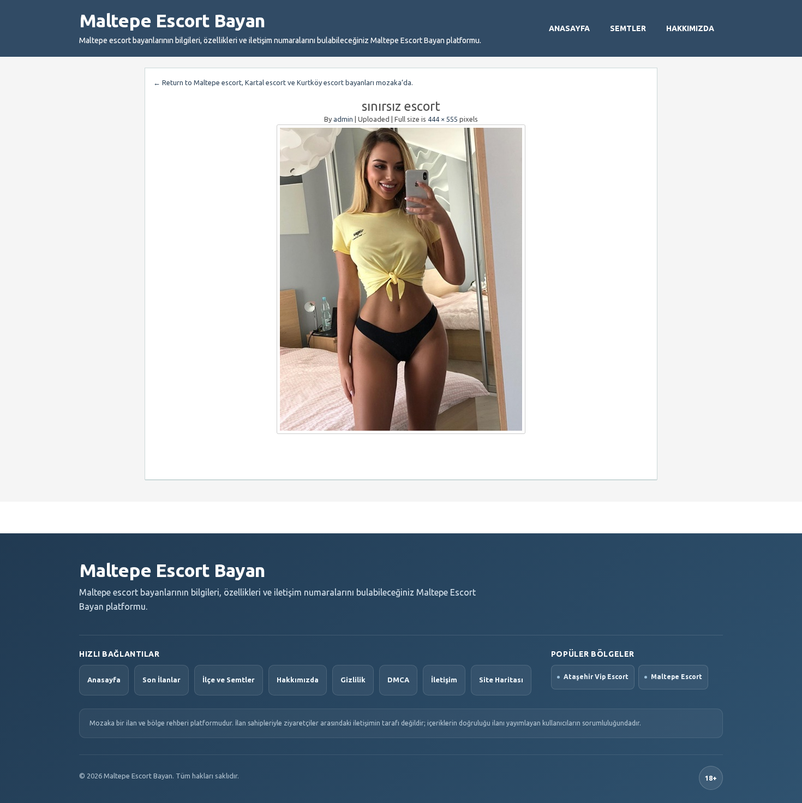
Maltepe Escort (676, 676)
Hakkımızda (690, 28)
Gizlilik (353, 679)
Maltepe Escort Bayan (172, 20)
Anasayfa (569, 28)
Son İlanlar (161, 679)
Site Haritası (501, 679)
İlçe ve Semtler (228, 679)
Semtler (628, 28)
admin (343, 119)
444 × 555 (443, 119)
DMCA (398, 679)
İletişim (444, 679)
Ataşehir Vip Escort (596, 676)
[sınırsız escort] (401, 279)
